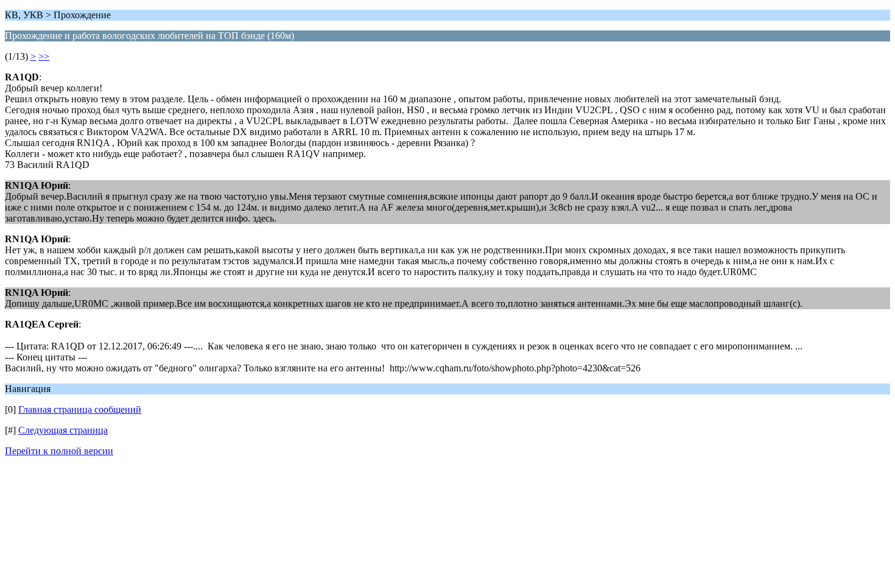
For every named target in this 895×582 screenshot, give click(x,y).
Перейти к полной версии (59, 451)
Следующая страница (63, 430)
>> (43, 56)
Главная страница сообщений (79, 409)
